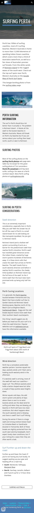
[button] (2, 2)
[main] (17, 22)
